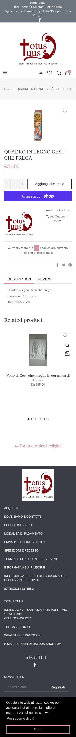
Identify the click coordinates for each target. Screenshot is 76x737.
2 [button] (32, 419)
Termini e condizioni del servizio (31, 559)
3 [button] (36, 419)
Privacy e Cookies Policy (24, 542)
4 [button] (40, 419)
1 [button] (28, 419)
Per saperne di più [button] (20, 718)
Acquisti (11, 508)
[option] (38, 361)
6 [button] (47, 419)
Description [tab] (19, 279)
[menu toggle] (4, 72)
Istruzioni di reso (19, 588)
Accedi (41, 73)
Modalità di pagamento (23, 533)
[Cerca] (58, 73)
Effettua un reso (19, 525)
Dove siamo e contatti (22, 516)
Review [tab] (45, 279)
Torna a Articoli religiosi (40, 446)
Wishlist (49, 73)
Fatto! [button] (38, 729)
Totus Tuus (37, 2)
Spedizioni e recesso (21, 550)
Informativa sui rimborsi (24, 567)
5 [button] (44, 419)
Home (8, 89)
